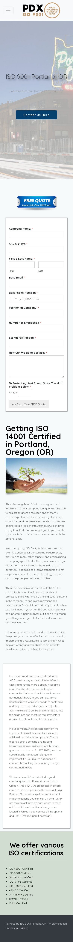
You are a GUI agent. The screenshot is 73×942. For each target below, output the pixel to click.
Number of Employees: (25, 322)
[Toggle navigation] (8, 10)
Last (40, 270)
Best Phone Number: (23, 292)
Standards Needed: (22, 337)
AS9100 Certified (19, 890)
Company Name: (21, 228)
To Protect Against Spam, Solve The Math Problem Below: (36, 385)
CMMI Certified (18, 903)
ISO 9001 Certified (20, 873)
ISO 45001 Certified (21, 868)
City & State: (18, 243)
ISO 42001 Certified (21, 886)
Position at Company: (24, 307)
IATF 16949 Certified (21, 894)
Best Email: (17, 277)
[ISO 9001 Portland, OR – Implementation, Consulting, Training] (41, 10)
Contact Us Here (36, 115)
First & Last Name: (22, 258)
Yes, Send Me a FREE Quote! (29, 404)
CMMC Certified (18, 899)
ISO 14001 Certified (20, 877)
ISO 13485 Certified (20, 881)
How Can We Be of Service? (28, 352)
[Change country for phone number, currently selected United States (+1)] (13, 298)
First (11, 270)
